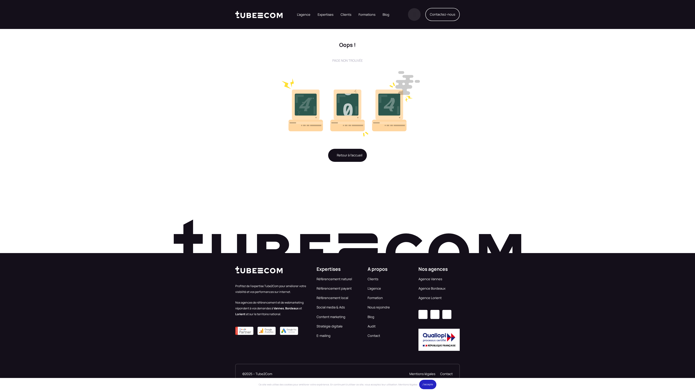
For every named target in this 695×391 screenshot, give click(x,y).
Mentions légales (422, 374)
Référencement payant (334, 288)
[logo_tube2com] (259, 14)
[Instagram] (434, 314)
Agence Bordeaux (431, 288)
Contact (374, 335)
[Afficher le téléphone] (414, 14)
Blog (371, 317)
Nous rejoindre (379, 307)
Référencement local (332, 298)
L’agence (374, 288)
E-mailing (323, 335)
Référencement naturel (334, 279)
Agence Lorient (430, 298)
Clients (373, 279)
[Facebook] (446, 314)
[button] (335, 14)
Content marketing (331, 317)
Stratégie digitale (330, 326)
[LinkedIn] (422, 314)
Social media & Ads (331, 307)
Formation (375, 298)
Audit (372, 326)
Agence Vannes (430, 279)
